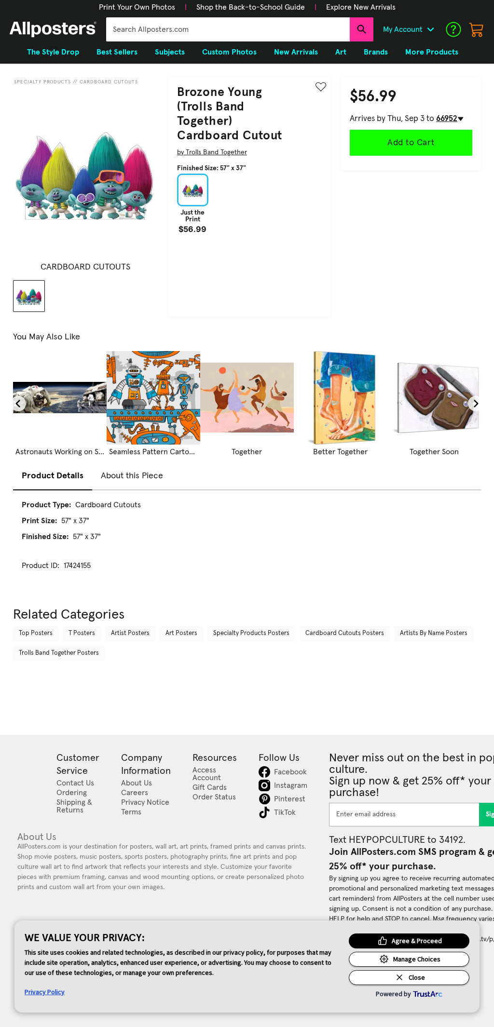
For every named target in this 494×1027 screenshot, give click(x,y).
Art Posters (181, 633)
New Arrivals (296, 52)
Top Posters (36, 633)
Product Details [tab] (52, 476)
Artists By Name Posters (433, 633)
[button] (137, 7)
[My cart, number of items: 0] (476, 29)
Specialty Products (42, 82)
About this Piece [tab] (132, 476)
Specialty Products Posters (251, 633)
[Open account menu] (430, 29)
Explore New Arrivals (361, 7)
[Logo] (53, 29)
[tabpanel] (247, 543)
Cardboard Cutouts (109, 82)
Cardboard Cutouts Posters (344, 633)
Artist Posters (130, 633)
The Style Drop (53, 52)
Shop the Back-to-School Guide (250, 7)
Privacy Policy (45, 991)
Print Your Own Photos (137, 7)
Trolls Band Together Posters (59, 653)
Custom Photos (229, 52)
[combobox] (228, 29)
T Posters (82, 633)
